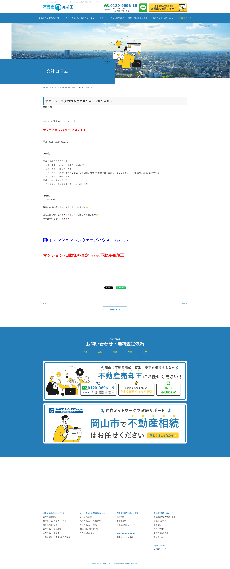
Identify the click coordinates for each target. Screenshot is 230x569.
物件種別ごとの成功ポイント (54, 521)
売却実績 (120, 517)
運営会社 (157, 525)
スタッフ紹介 (159, 529)
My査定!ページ (160, 549)
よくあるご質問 (160, 521)
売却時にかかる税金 (51, 533)
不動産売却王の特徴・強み (164, 517)
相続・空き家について (89, 529)
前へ (46, 303)
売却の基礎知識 (49, 517)
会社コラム (54, 87)
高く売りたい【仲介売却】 (91, 521)
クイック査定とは (87, 517)
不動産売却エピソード (126, 525)
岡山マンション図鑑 (125, 537)
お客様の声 (121, 521)
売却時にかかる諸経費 (52, 529)
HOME (45, 87)
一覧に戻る (115, 310)
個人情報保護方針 (161, 533)
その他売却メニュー (88, 533)
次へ (183, 303)
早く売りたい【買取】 (89, 525)
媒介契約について (50, 525)
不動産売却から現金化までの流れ (56, 537)
